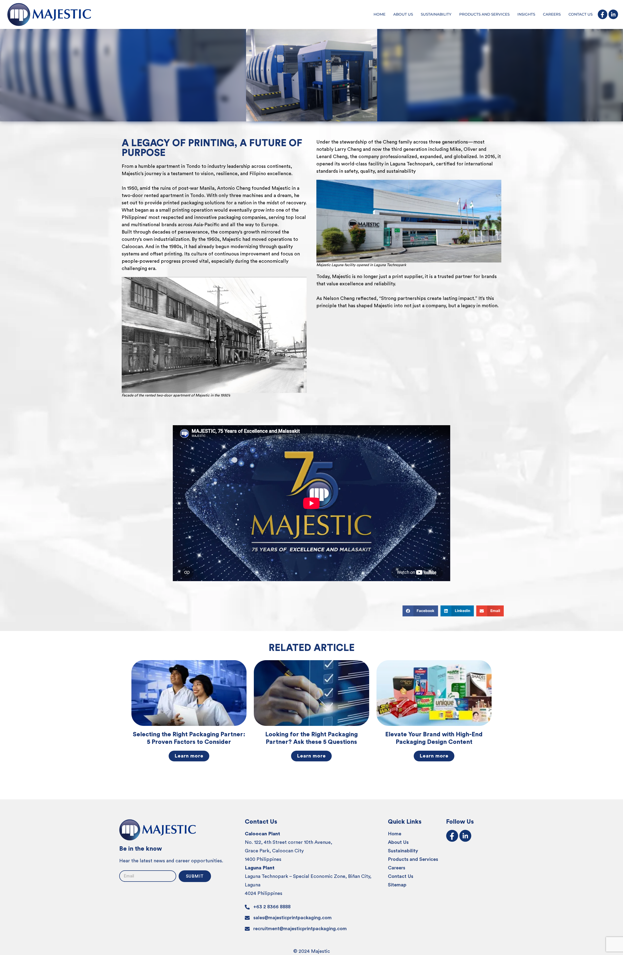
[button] (420, 610)
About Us (398, 842)
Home (394, 833)
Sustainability (403, 850)
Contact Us (400, 876)
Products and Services (413, 859)
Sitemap (397, 885)
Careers (396, 867)
